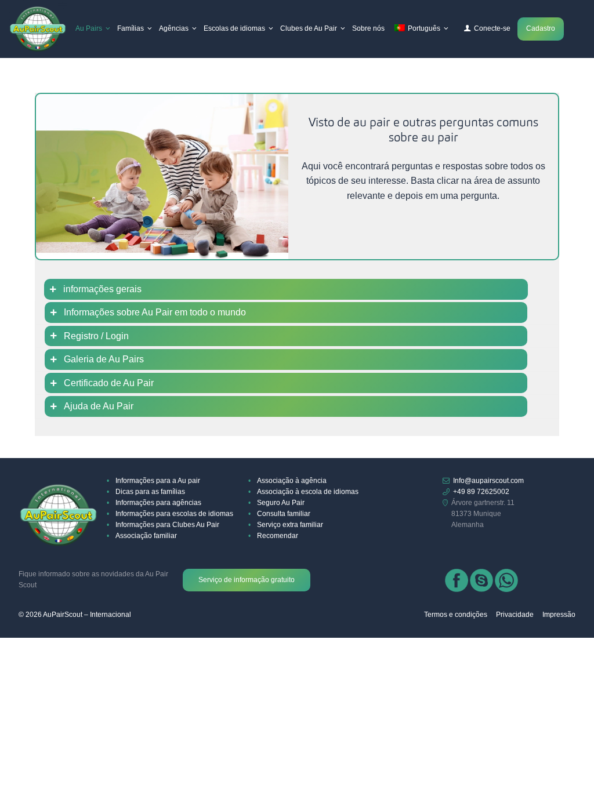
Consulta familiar (283, 514)
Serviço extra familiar (290, 525)
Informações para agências (158, 503)
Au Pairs (88, 28)
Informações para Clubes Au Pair (167, 525)
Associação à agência (292, 481)
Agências (174, 28)
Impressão (558, 615)
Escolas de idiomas (234, 28)
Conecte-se (492, 28)
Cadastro (540, 28)
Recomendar (277, 536)
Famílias (130, 28)
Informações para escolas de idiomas (174, 514)
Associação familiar (146, 536)
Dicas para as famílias (150, 492)
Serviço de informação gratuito (246, 580)
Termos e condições (455, 615)
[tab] (297, 289)
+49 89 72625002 (481, 492)
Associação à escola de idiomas (307, 492)
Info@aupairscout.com (488, 481)
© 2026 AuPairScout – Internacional (75, 615)
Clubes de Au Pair (308, 28)
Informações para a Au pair (157, 481)
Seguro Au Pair (281, 503)
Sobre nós (368, 28)
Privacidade (515, 615)
